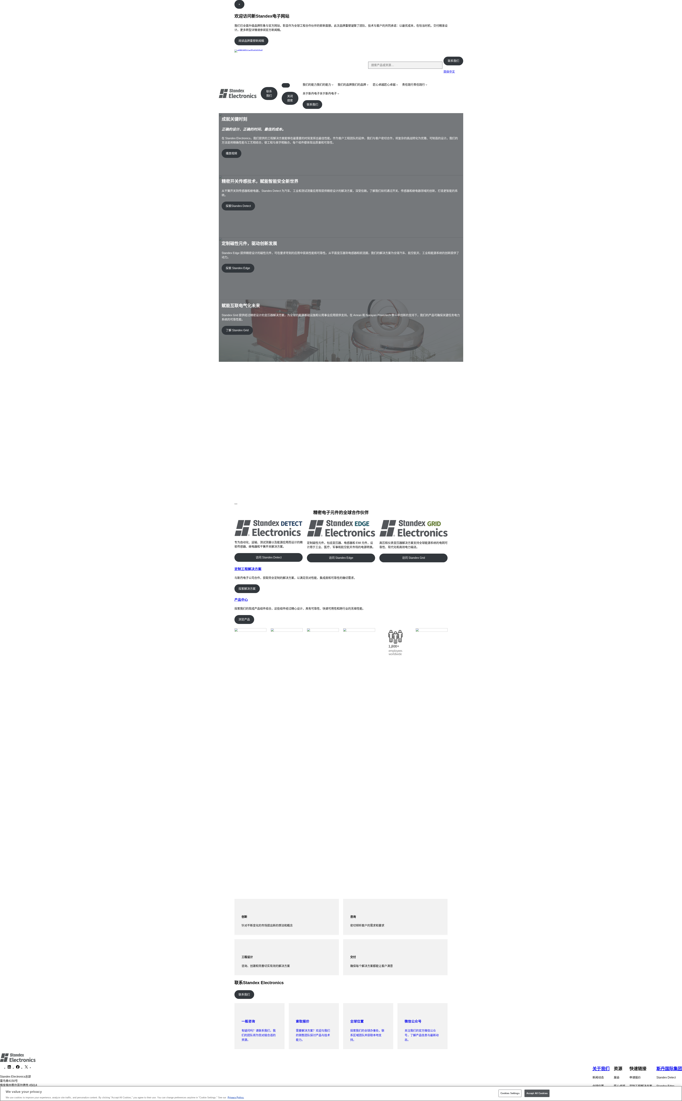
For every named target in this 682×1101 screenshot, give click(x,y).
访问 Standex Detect (269, 557)
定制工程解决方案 (247, 569)
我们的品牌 (345, 84)
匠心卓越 (378, 84)
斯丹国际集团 (669, 1068)
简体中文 (449, 71)
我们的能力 (310, 84)
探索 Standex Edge (238, 268)
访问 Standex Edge (341, 557)
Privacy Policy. (236, 1097)
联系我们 (453, 60)
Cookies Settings (509, 1093)
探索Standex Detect (238, 205)
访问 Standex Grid (413, 557)
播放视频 (231, 153)
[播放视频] (235, 503)
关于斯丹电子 (311, 93)
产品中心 (241, 600)
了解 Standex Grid (237, 330)
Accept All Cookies (537, 1093)
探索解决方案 (247, 588)
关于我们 (601, 1068)
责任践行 (407, 84)
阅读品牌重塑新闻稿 (251, 40)
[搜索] (436, 65)
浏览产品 (244, 619)
